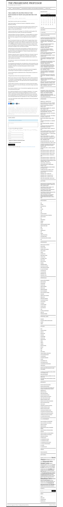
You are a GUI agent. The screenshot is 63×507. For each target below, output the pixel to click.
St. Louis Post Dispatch (44, 268)
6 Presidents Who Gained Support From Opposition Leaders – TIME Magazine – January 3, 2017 (48, 41)
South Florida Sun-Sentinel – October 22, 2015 (48, 158)
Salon (41, 348)
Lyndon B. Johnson (50, 470)
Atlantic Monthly (43, 281)
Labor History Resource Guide (45, 397)
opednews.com (43, 230)
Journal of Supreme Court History (46, 396)
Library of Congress (44, 424)
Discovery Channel (43, 213)
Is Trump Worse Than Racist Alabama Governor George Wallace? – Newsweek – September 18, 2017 (47, 49)
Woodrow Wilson (48, 485)
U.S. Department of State (45, 440)
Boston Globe (43, 246)
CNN (41, 212)
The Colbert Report (44, 236)
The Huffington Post (44, 360)
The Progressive (43, 307)
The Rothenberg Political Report (46, 363)
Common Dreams (43, 330)
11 (54, 19)
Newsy (42, 228)
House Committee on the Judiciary (46, 422)
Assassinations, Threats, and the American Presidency (32, 8)
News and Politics (12, 107)
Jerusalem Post (43, 253)
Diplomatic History (43, 391)
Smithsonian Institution (44, 436)
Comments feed (43, 499)
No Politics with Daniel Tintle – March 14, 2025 (48, 142)
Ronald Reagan (46, 480)
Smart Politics (43, 351)
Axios (41, 328)
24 (52, 22)
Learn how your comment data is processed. (28, 146)
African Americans (48, 457)
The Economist (43, 301)
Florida (45, 464)
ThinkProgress (43, 365)
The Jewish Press (43, 270)
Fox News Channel (49, 464)
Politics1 (42, 342)
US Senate (34, 113)
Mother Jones (43, 287)
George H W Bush (48, 466)
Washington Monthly (44, 313)
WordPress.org (43, 500)
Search (54, 490)
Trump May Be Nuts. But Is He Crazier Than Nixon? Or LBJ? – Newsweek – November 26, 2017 (48, 75)
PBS (41, 231)
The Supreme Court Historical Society (46, 411)
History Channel (43, 216)
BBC (41, 207)
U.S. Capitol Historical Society (45, 416)
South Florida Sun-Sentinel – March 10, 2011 (48, 151)
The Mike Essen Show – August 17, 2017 (47, 169)
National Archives (43, 425)
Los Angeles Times (44, 258)
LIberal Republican (19, 108)
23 (50, 22)
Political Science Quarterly (45, 295)
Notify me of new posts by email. (15, 142)
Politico (42, 340)
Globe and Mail (43, 250)
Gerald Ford (46, 467)
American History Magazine (45, 280)
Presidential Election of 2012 (48, 473)
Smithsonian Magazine (44, 298)
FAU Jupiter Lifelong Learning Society (46, 320)
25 (54, 22)
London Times (43, 256)
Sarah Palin (51, 480)
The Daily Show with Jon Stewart (46, 237)
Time (41, 309)
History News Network (44, 374)
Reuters (42, 233)
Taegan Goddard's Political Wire (46, 353)
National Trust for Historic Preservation (47, 400)
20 (43, 22)
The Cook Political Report (45, 354)
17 (52, 20)
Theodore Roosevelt (44, 482)
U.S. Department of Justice (45, 439)
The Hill (42, 359)
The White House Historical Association (47, 413)
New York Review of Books (45, 292)
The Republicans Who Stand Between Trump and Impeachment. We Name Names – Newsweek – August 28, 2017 (48, 62)
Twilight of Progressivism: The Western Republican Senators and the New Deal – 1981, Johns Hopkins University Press (48, 95)
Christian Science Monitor (45, 249)
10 (52, 19)
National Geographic (44, 289)
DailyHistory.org (43, 390)
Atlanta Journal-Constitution (45, 244)
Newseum (42, 431)
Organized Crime (27, 109)
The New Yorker (43, 306)
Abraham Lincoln (43, 457)
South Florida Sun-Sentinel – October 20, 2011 (48, 157)
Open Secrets (43, 403)
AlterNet (42, 204)
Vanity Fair (42, 312)
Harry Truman (50, 467)
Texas (54, 481)
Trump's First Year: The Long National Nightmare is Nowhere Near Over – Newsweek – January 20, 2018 (48, 79)
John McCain (45, 470)
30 (50, 24)
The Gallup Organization (44, 357)
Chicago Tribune (43, 247)
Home (10, 8)
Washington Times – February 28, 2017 (47, 175)
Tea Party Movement (49, 481)
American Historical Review (45, 386)
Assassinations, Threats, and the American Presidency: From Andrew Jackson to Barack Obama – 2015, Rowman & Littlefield (48, 91)
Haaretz (42, 252)
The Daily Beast (43, 356)
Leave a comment (23, 18)
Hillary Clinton (14, 108)
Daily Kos (42, 331)
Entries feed (42, 497)
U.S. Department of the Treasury (46, 442)
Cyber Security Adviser (20, 107)
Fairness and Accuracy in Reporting (46, 215)
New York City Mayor (26, 108)
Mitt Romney (43, 471)
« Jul (41, 27)
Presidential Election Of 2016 (47, 474)
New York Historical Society (45, 402)
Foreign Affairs (43, 283)
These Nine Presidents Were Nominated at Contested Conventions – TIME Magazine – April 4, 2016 (47, 71)
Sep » (43, 27)
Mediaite (42, 221)
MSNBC (42, 222)
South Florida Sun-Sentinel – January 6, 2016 (48, 150)
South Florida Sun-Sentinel (45, 267)
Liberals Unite (43, 337)
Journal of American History (45, 394)
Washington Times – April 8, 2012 (46, 173)
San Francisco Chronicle (44, 265)
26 (41, 24)
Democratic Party (27, 107)
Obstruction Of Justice (33, 108)
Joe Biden (50, 469)
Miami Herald (43, 259)
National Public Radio (44, 225)
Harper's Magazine (44, 286)
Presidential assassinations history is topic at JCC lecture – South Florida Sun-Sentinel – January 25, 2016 (48, 145)
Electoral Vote (43, 333)
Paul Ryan (47, 471)
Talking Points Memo (44, 234)
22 (48, 22)
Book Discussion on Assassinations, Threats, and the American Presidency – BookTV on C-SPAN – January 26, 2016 (48, 184)
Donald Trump (32, 107)
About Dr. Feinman (16, 8)
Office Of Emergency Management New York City (16, 109)
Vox (41, 239)
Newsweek (42, 293)
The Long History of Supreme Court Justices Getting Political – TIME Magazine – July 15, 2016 (48, 58)
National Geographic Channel (45, 224)
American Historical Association (46, 384)
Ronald (17, 18)
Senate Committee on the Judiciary (46, 434)
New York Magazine (44, 290)
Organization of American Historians (46, 405)
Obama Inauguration (44, 451)
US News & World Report (45, 310)
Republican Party (46, 478)
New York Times (43, 261)
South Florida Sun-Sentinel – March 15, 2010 (48, 153)
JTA (41, 218)
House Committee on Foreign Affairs (46, 421)
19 (41, 22)
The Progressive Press (44, 362)
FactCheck (42, 334)
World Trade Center (11, 114)
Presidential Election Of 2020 (46, 475)
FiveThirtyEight (43, 336)
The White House (43, 437)
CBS (41, 210)
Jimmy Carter (46, 469)
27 (43, 24)
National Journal (43, 339)
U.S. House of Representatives (45, 443)
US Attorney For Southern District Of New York (24, 113)
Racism (53, 476)
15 (48, 20)
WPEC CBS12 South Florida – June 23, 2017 (47, 178)
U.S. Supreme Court (44, 446)
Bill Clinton (47, 459)
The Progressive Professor (25, 3)
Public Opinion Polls (49, 476)
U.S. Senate (42, 445)
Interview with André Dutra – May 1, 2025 (47, 141)
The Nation (42, 303)
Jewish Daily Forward (44, 255)
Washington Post (43, 273)
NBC (41, 227)
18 (54, 20)
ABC (41, 202)
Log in (42, 496)
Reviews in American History (45, 408)
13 (43, 20)
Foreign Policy (43, 284)
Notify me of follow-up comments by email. (17, 140)
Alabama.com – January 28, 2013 (46, 101)
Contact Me (47, 8)
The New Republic (43, 304)
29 (48, 24)
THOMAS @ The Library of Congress (46, 414)
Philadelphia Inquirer (44, 264)
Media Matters (43, 219)
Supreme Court (43, 481)
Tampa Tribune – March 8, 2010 (46, 162)
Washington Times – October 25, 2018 (47, 176)
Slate (41, 350)
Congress (51, 459)
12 (41, 20)
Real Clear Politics (43, 345)
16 (50, 20)
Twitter (42, 323)
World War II (52, 485)
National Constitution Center (45, 399)
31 (52, 24)
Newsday (42, 262)
